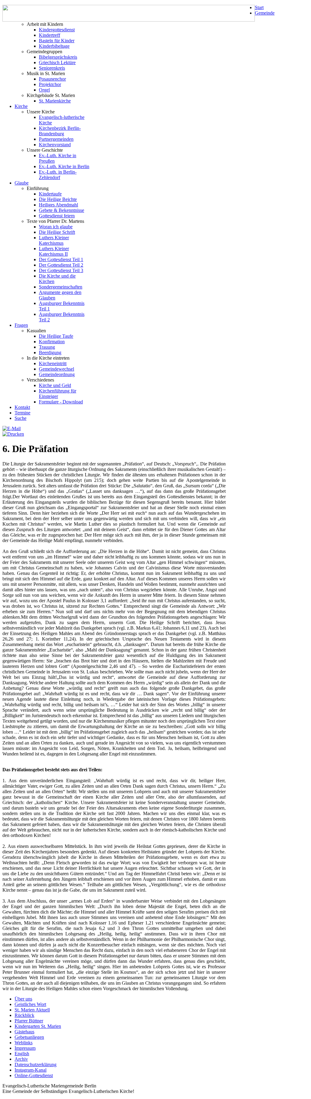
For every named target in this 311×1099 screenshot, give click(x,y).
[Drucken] (13, 434)
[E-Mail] (11, 428)
